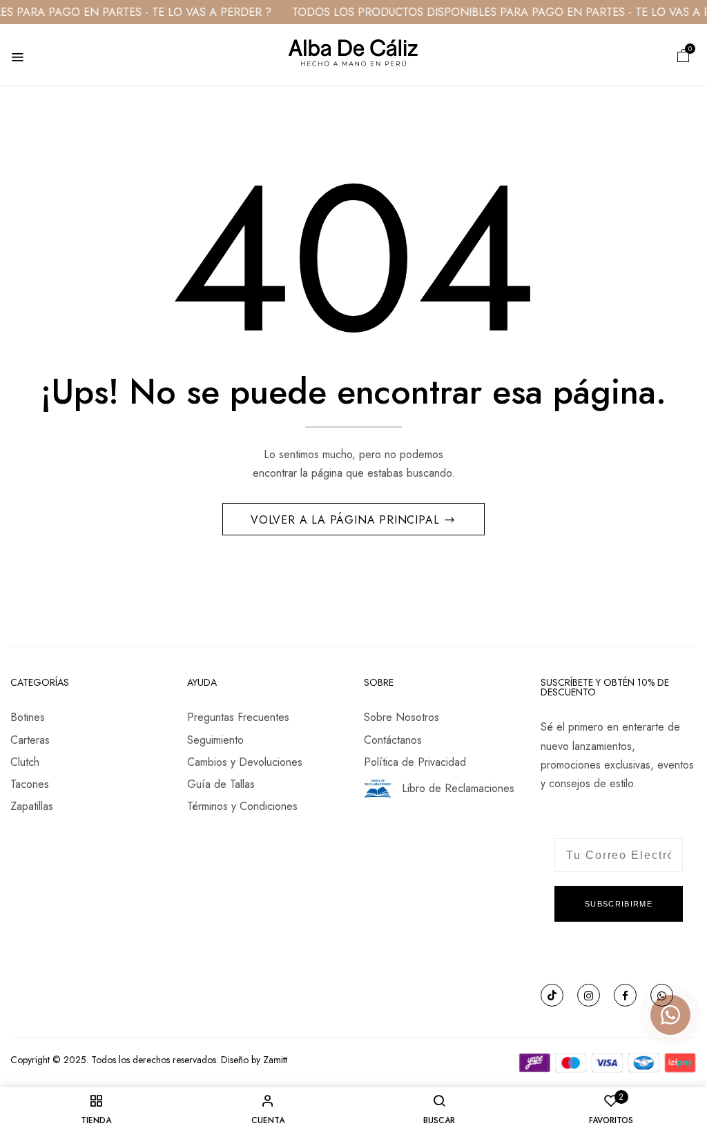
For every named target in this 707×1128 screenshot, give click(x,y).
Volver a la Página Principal (347, 520)
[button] (683, 55)
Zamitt (275, 1060)
